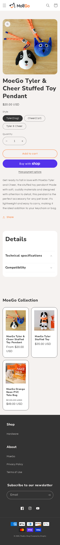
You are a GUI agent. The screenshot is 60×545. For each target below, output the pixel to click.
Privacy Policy (15, 464)
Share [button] (10, 217)
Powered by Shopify (38, 536)
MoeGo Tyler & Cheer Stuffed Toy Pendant (15, 339)
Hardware (12, 434)
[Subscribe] (49, 495)
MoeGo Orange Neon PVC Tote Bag (15, 392)
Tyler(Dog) (12, 118)
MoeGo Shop (25, 536)
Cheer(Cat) (35, 118)
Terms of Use (14, 472)
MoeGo (11, 456)
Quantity (7, 134)
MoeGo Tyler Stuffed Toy (43, 338)
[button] (4, 5)
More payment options (30, 172)
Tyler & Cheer (14, 126)
